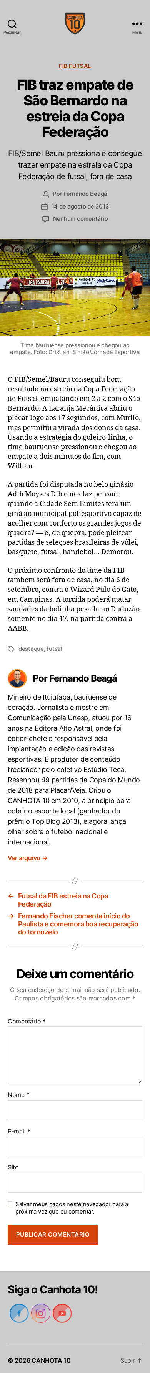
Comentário (26, 1018)
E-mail (19, 1128)
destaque (31, 655)
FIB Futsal (75, 65)
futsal (55, 655)
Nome (18, 1091)
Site (13, 1164)
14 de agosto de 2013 (80, 206)
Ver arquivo (28, 854)
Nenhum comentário (80, 218)
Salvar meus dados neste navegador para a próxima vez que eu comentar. (70, 1204)
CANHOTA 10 (51, 1357)
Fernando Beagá (85, 193)
